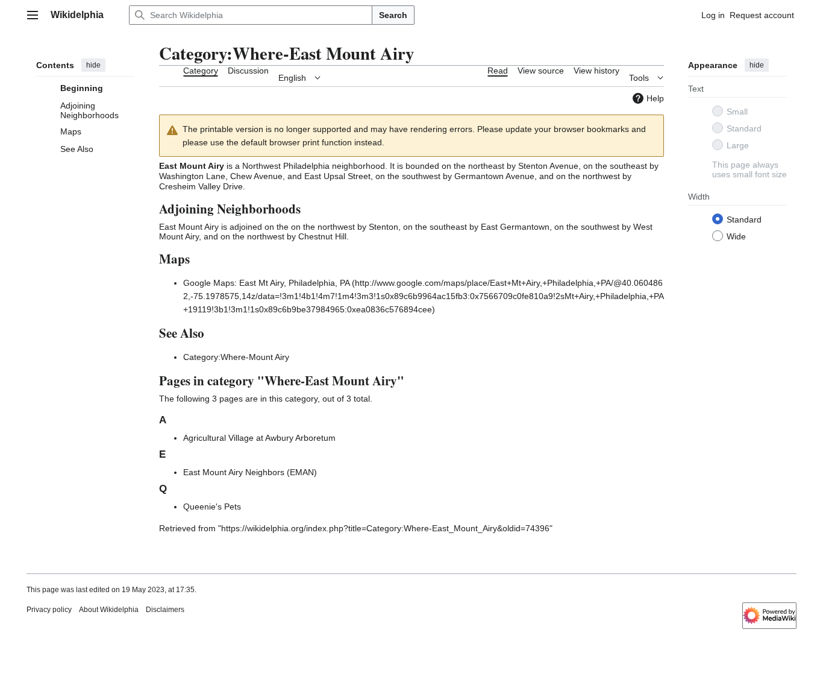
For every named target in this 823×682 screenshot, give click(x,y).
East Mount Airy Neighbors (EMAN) (250, 472)
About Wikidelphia (109, 609)
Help (655, 98)
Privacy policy (49, 609)
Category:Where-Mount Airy (236, 357)
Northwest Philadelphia (286, 166)
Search (393, 15)
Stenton (383, 227)
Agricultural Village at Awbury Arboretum (259, 438)
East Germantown (515, 227)
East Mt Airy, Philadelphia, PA (294, 283)
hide (93, 65)
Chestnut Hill (322, 236)
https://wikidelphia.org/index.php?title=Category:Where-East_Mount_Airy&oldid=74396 (385, 528)
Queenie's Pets (212, 506)
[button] (32, 15)
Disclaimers (165, 609)
